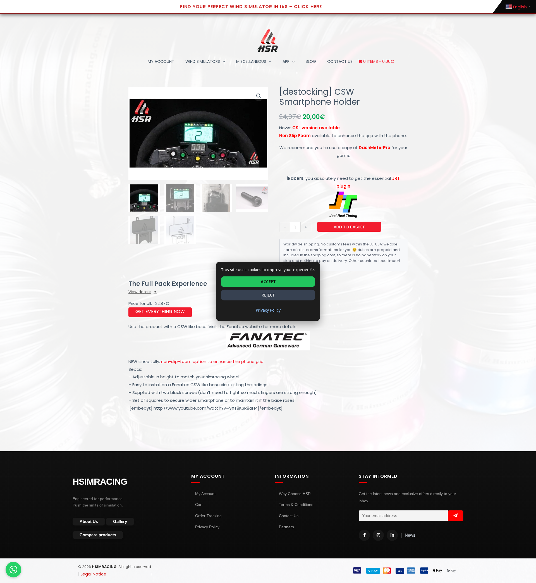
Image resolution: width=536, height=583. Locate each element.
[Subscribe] (455, 515)
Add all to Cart (160, 312)
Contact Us (288, 515)
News (410, 535)
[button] (222, 61)
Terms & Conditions (296, 504)
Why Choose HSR (295, 493)
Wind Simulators (202, 61)
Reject (268, 295)
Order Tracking (208, 515)
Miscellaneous (251, 61)
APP (286, 61)
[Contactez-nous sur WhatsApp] (13, 569)
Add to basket (349, 227)
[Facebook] (364, 535)
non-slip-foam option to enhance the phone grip (212, 361)
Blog (311, 61)
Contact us (340, 61)
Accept (268, 281)
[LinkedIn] (392, 535)
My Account (161, 61)
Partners (286, 527)
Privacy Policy (207, 527)
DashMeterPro (374, 147)
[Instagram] (378, 535)
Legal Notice (93, 574)
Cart (199, 504)
